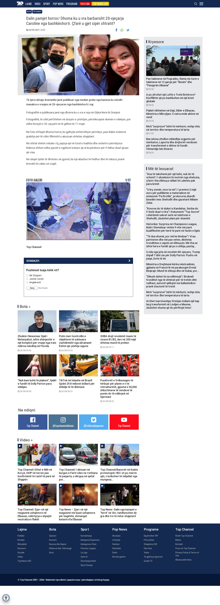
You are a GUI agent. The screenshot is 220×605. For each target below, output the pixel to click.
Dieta (114, 552)
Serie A (84, 557)
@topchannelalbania (63, 426)
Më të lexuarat (160, 168)
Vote (32, 288)
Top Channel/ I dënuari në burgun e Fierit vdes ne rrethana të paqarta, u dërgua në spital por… (78, 474)
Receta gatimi (118, 557)
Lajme (28, 4)
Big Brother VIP (151, 536)
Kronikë (21, 540)
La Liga (84, 552)
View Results (43, 288)
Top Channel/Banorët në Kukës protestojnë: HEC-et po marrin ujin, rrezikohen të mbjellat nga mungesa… (119, 474)
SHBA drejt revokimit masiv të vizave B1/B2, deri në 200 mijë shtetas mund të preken (118, 341)
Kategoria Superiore (90, 540)
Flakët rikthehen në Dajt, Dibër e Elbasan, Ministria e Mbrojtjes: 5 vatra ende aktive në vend (172, 115)
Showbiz (116, 536)
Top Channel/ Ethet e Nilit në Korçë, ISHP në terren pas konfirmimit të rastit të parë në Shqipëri (36, 474)
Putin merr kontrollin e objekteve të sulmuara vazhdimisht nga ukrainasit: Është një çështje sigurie (75, 343)
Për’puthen (149, 540)
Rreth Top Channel (184, 536)
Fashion (116, 544)
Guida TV (148, 561)
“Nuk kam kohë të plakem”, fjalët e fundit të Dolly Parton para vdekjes (37, 386)
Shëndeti (116, 548)
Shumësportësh (88, 561)
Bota (29, 12)
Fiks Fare (148, 548)
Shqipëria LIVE (150, 544)
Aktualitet (22, 544)
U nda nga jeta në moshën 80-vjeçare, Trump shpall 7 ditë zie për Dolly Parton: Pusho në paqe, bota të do (173, 255)
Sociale (21, 552)
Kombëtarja (86, 536)
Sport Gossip (87, 565)
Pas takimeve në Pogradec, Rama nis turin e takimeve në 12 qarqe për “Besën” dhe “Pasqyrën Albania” (172, 83)
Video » (26, 440)
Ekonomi (22, 548)
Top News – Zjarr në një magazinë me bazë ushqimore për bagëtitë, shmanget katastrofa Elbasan (77, 514)
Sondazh (32, 260)
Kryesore (156, 42)
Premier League (88, 548)
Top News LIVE (100, 4)
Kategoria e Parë (88, 544)
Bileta (178, 540)
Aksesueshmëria (183, 560)
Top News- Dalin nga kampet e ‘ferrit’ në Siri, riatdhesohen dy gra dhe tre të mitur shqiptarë (118, 513)
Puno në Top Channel (185, 548)
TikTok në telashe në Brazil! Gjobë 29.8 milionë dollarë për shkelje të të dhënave (77, 386)
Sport (46, 4)
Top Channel (33, 426)
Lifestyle (116, 540)
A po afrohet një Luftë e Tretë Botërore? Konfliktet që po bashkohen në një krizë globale (170, 99)
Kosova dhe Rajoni (57, 544)
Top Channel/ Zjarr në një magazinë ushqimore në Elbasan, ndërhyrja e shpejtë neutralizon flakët (34, 514)
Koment (53, 540)
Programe (72, 4)
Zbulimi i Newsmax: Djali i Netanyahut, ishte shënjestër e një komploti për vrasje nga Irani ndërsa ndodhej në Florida (37, 343)
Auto (51, 552)
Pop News (58, 4)
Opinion (52, 536)
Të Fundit (37, 12)
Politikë (21, 536)
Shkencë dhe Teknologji (60, 548)
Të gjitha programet (153, 557)
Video (37, 4)
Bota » (25, 306)
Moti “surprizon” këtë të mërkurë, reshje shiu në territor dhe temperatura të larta (173, 130)
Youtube (85, 4)
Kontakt (179, 544)
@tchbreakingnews (94, 426)
